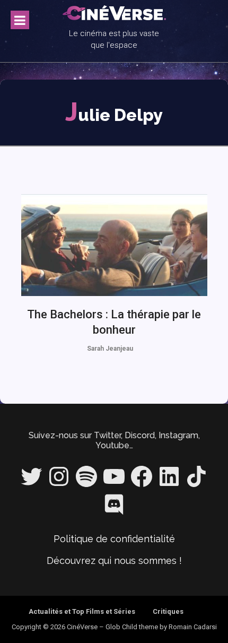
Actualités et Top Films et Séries (82, 611)
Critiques (168, 611)
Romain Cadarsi (193, 627)
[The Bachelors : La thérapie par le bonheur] (114, 245)
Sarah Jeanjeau (110, 348)
